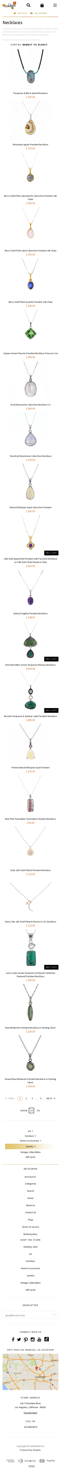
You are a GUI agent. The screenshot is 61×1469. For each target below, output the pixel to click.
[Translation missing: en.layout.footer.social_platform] (46, 1340)
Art (29, 1131)
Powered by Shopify (30, 1449)
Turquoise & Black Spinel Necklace (30, 93)
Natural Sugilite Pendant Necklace (31, 613)
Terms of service (30, 1226)
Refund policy (30, 1234)
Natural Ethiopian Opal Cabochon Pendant (31, 507)
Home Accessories (29, 1140)
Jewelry (29, 1146)
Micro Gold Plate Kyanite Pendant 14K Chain (31, 301)
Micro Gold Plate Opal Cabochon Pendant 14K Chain (30, 250)
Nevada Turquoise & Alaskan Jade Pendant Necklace (30, 716)
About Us (30, 1205)
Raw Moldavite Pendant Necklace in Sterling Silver (30, 1027)
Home (6, 39)
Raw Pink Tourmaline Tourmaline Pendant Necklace (30, 818)
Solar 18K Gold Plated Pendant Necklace (30, 870)
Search (30, 1190)
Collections (19, 39)
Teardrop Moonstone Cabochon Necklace (31, 456)
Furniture (29, 1135)
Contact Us (30, 1212)
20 (31, 1110)
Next (50, 1098)
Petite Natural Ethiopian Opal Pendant (30, 767)
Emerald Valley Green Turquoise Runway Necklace (30, 664)
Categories (30, 1183)
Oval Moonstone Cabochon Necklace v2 (30, 404)
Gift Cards (30, 1156)
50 (38, 1110)
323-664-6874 (30, 1426)
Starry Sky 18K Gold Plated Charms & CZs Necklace (30, 921)
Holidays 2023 (30, 1246)
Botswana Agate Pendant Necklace (30, 144)
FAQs (30, 1219)
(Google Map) (30, 1412)
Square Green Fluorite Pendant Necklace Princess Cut (30, 353)
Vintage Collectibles (31, 1152)
